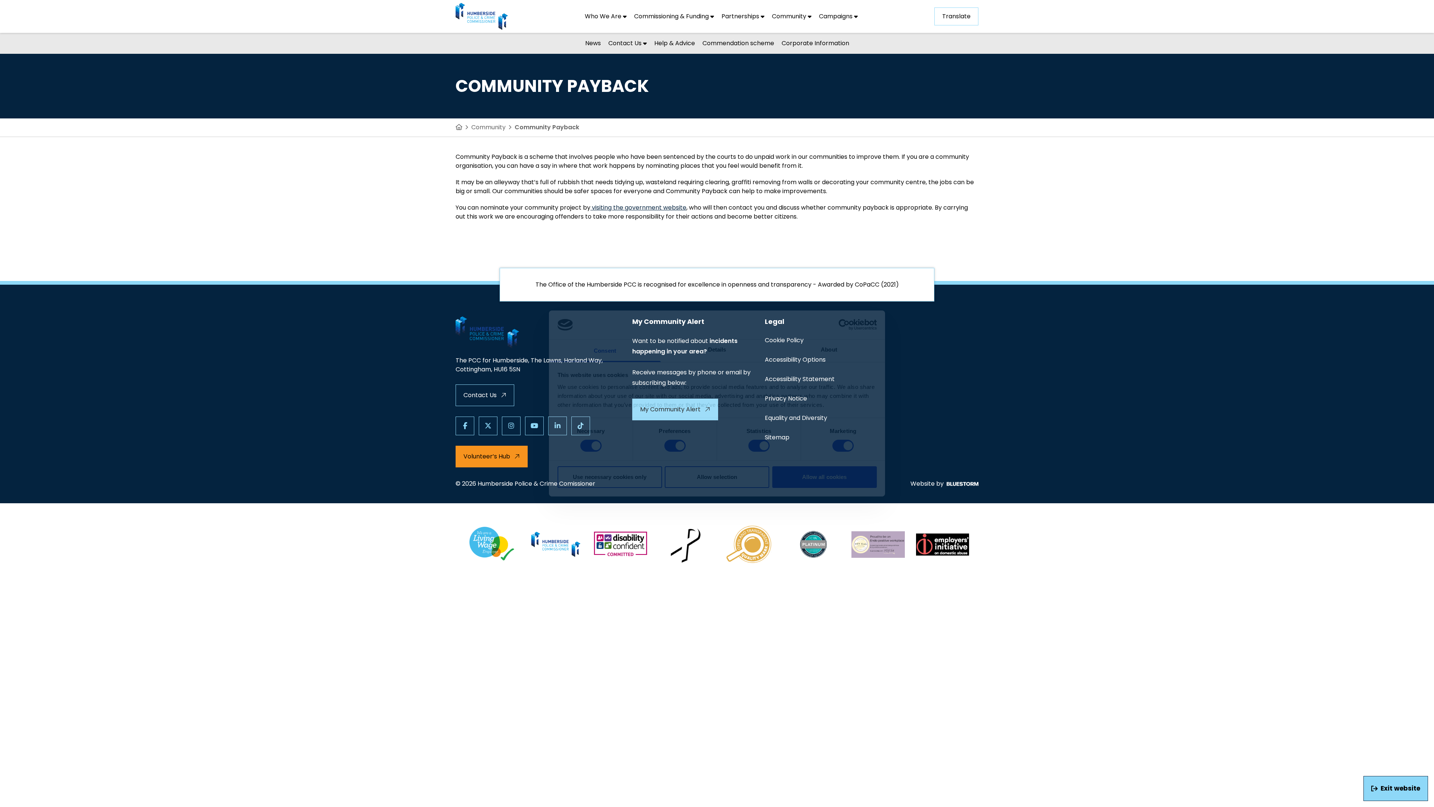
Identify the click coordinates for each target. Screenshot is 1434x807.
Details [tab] (717, 349)
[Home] (459, 127)
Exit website (1400, 788)
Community (488, 127)
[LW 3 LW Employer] (491, 544)
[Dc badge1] (620, 544)
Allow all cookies (824, 477)
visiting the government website (638, 207)
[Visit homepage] (482, 16)
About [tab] (829, 349)
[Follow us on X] (488, 426)
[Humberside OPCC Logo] (556, 544)
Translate (956, 16)
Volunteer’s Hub (486, 456)
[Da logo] (942, 544)
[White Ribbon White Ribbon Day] (685, 544)
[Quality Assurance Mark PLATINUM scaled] (814, 544)
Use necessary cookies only (609, 477)
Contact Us (480, 395)
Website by (927, 483)
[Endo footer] (878, 544)
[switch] (675, 446)
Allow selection (717, 477)
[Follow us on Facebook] (465, 426)
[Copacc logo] (749, 544)
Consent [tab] (605, 350)
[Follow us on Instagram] (511, 426)
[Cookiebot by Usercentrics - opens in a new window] (844, 324)
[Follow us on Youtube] (534, 426)
